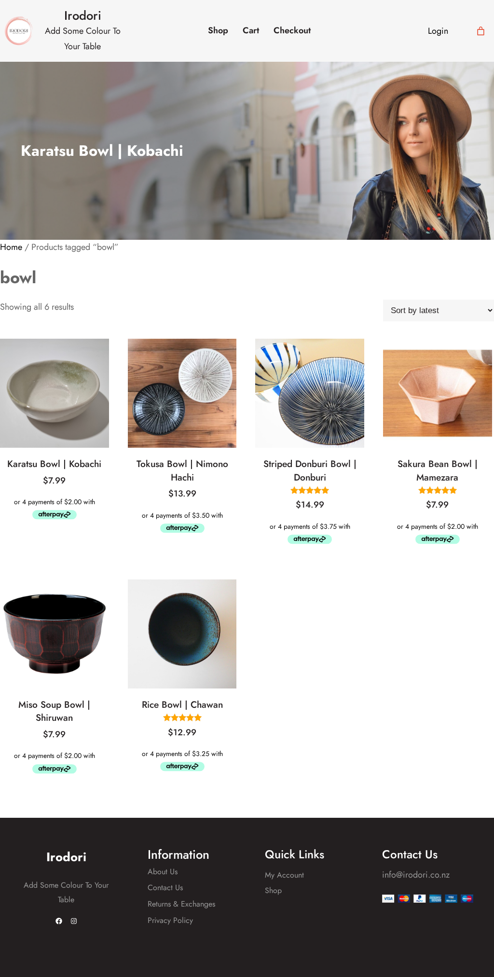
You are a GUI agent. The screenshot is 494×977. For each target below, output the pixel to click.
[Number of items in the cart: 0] (481, 31)
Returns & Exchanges (181, 903)
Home (11, 247)
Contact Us (165, 887)
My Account (284, 875)
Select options (184, 493)
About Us (163, 871)
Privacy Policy (170, 920)
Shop (273, 890)
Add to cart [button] (56, 480)
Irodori (82, 16)
